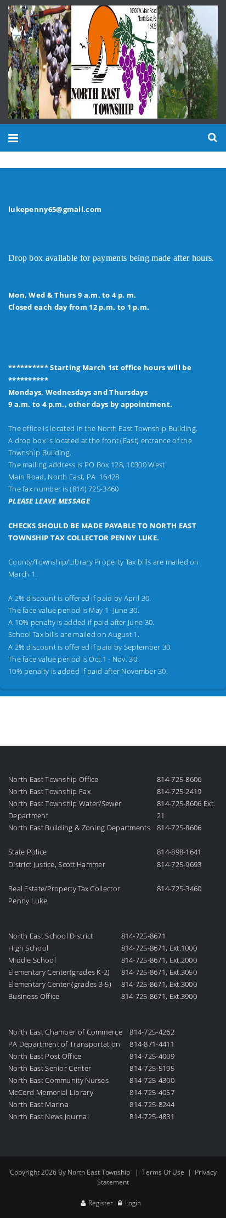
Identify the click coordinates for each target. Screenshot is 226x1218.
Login (133, 1203)
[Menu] (13, 138)
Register (100, 1203)
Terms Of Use (163, 1172)
